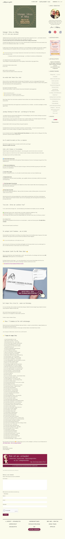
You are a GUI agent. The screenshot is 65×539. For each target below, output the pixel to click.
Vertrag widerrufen (34, 529)
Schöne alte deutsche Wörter (55, 105)
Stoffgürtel (52, 107)
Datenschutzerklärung (15, 491)
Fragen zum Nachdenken (55, 61)
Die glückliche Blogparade (55, 85)
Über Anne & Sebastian (52, 521)
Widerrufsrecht (13, 524)
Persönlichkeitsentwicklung (9, 470)
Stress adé (16, 470)
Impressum (52, 526)
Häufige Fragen (52, 524)
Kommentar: (5, 478)
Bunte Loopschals (55, 80)
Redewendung (55, 101)
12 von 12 (58, 74)
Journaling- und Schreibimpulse (55, 92)
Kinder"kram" (55, 94)
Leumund (55, 65)
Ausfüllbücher (43, 1)
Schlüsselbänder (55, 103)
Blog (49, 1)
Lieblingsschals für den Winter (55, 97)
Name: (4, 495)
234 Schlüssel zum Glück (55, 67)
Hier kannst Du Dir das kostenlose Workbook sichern (14, 263)
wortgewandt (55, 68)
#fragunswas (52, 74)
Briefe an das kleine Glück (55, 78)
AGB (34, 526)
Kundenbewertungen (34, 521)
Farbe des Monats (55, 87)
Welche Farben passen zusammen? (55, 110)
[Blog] (55, 122)
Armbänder (55, 76)
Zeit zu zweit (55, 113)
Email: (4, 500)
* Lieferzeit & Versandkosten (12, 521)
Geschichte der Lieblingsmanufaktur (55, 90)
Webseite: (4, 504)
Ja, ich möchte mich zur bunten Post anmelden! (25, 465)
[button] (57, 1)
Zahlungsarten (13, 526)
